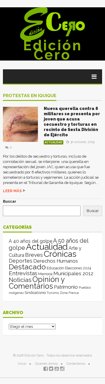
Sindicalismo (35, 292)
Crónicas (60, 254)
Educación (55, 268)
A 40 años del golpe (30, 241)
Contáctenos (75, 364)
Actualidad (53, 142)
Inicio (22, 364)
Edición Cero (52, 50)
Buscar (9, 201)
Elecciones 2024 (78, 268)
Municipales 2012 (73, 273)
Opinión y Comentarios (36, 282)
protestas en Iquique (29, 96)
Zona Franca (69, 293)
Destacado (27, 266)
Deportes (20, 261)
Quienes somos (46, 364)
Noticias (20, 279)
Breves (34, 255)
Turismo (53, 293)
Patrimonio (66, 287)
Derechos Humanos (55, 261)
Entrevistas (23, 273)
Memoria (45, 274)
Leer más (12, 191)
